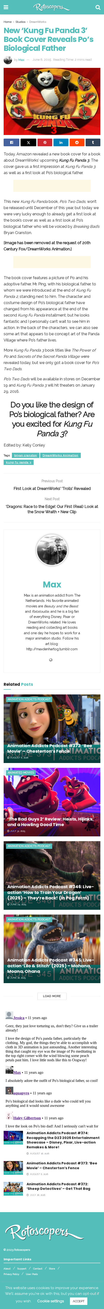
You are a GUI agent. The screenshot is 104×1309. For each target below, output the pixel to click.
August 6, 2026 (18, 757)
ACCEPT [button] (78, 1301)
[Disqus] (52, 1069)
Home (8, 21)
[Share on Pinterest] (44, 142)
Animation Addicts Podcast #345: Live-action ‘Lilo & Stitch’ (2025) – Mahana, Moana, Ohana (50, 965)
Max (21, 59)
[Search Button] (98, 7)
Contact (37, 1268)
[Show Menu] (6, 7)
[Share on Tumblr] (93, 142)
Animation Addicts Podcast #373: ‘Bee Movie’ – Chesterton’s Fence (49, 748)
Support (21, 1268)
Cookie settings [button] (50, 1301)
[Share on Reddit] (77, 142)
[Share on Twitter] (28, 142)
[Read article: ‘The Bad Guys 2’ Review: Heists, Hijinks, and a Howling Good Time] (52, 802)
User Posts (32, 1274)
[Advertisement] (52, 186)
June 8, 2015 (42, 59)
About (7, 1268)
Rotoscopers (22, 1249)
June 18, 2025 (17, 977)
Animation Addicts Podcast (29, 699)
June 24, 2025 (17, 904)
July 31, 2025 (17, 831)
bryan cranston (25, 455)
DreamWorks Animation (60, 455)
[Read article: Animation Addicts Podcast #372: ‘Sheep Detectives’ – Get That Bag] (13, 1189)
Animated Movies (21, 772)
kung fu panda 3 (18, 462)
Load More (52, 996)
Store (52, 1268)
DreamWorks (37, 21)
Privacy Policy (11, 1274)
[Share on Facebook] (11, 142)
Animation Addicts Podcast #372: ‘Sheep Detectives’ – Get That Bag (58, 1186)
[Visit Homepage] (52, 7)
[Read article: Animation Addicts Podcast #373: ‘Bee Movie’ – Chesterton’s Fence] (52, 728)
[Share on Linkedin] (60, 142)
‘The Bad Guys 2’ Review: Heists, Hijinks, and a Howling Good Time (50, 822)
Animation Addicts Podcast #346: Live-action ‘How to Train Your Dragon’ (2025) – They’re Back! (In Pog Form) (50, 892)
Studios (20, 21)
